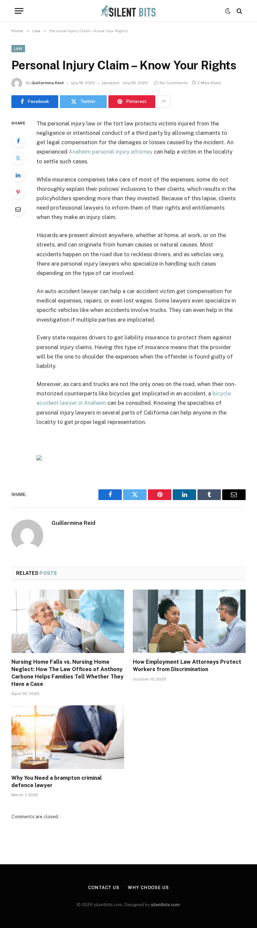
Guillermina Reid (47, 82)
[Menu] (19, 10)
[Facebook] (18, 141)
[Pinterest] (18, 192)
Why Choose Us (148, 887)
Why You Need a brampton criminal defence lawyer (56, 781)
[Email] (18, 209)
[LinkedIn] (18, 175)
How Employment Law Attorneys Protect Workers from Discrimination (187, 665)
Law (18, 49)
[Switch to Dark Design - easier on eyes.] (228, 11)
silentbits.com (165, 904)
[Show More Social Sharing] (163, 101)
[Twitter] (18, 158)
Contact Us (103, 887)
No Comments (174, 82)
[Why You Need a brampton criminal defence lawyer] (67, 737)
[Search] (238, 10)
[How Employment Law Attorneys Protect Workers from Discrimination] (189, 621)
